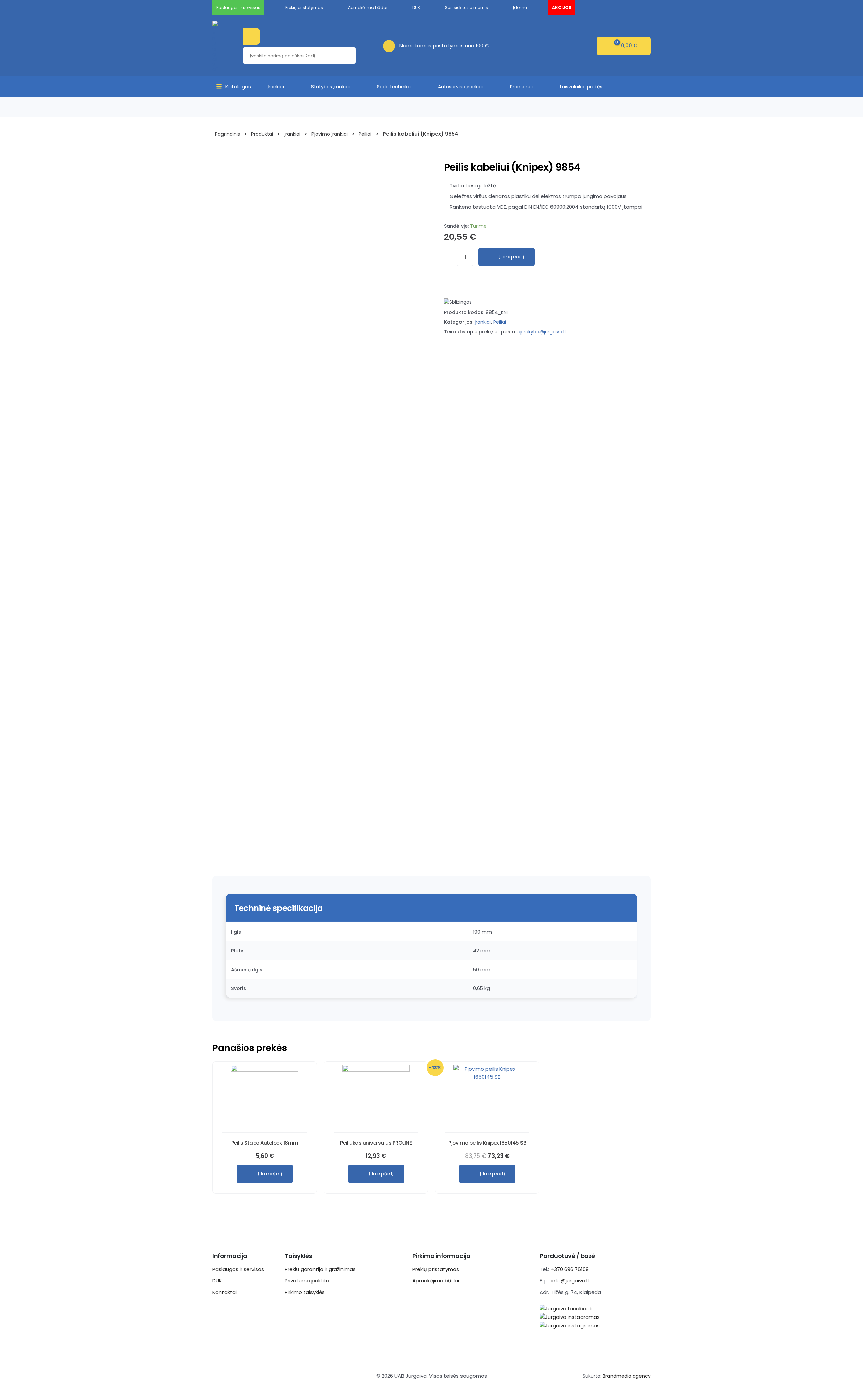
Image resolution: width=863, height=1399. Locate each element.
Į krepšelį (512, 256)
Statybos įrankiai (330, 86)
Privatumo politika (307, 1280)
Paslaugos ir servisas (238, 1269)
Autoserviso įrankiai (460, 86)
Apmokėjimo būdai (435, 1280)
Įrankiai (276, 86)
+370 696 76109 (569, 1269)
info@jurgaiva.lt (570, 1280)
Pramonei (521, 86)
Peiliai (499, 322)
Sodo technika (394, 86)
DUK (217, 1280)
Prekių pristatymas (435, 1269)
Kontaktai (224, 1292)
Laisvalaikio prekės (581, 86)
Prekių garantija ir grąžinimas (320, 1269)
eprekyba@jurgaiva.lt (541, 332)
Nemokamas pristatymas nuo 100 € (444, 45)
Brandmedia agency (627, 1376)
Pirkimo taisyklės (305, 1292)
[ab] (391, 45)
